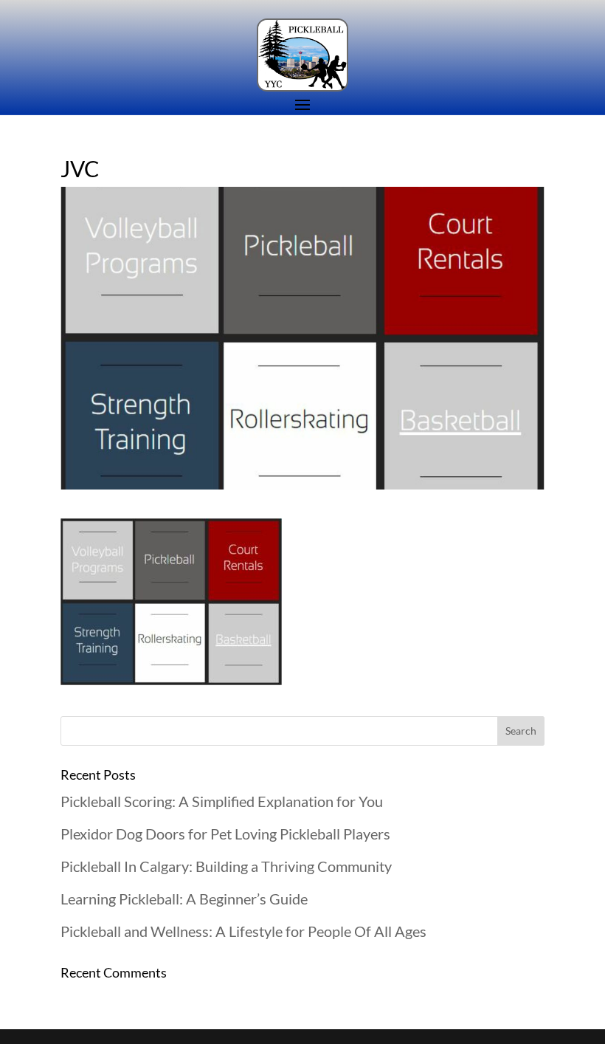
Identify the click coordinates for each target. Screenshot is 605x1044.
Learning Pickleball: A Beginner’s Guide (184, 898)
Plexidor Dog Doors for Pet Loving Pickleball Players (225, 833)
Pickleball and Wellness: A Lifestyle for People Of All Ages (243, 931)
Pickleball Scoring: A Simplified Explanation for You (221, 801)
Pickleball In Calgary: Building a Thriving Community (226, 866)
